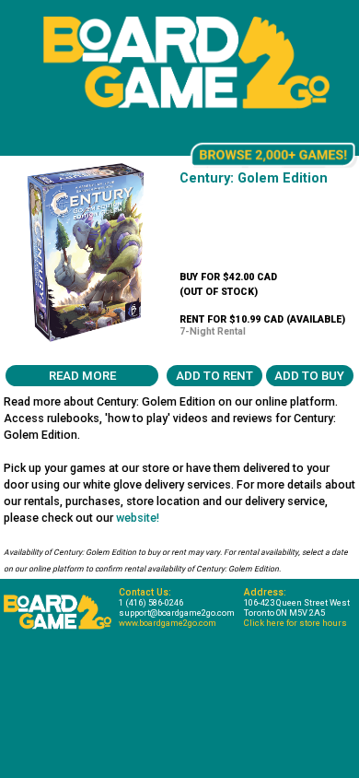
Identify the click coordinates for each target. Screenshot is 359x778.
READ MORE (82, 376)
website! (137, 518)
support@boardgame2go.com (177, 612)
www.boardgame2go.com (167, 623)
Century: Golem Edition (254, 178)
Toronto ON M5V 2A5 (284, 612)
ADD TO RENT (214, 376)
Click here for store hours (295, 623)
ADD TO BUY (309, 376)
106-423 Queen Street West (297, 602)
